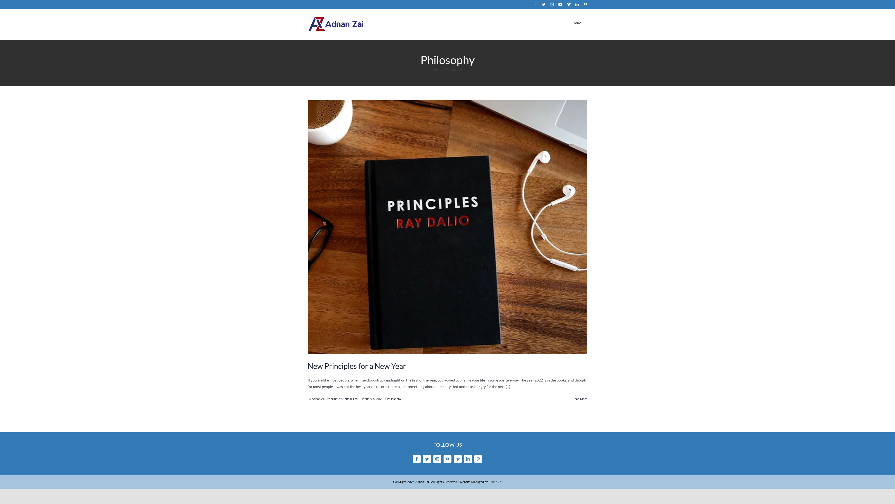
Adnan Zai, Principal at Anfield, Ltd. (335, 399)
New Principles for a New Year (357, 366)
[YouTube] (447, 459)
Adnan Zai (495, 482)
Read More (580, 399)
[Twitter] (427, 459)
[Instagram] (437, 459)
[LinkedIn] (468, 459)
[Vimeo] (458, 459)
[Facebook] (417, 459)
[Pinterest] (478, 459)
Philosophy (394, 399)
